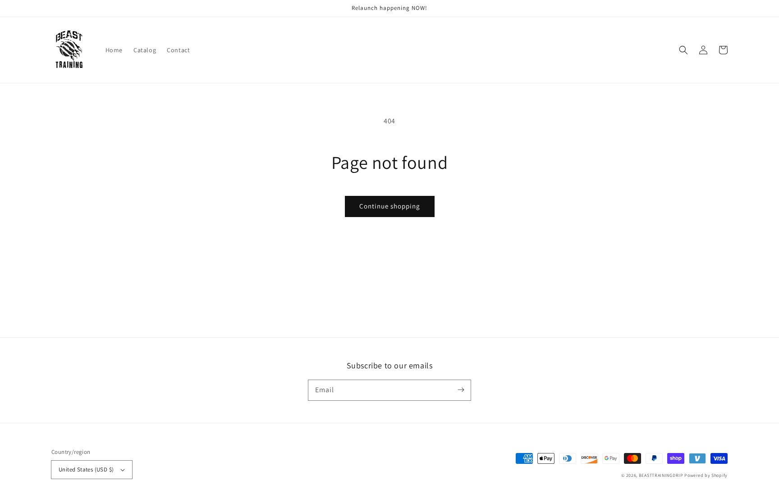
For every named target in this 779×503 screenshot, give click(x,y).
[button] (683, 50)
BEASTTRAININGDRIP (661, 475)
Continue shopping (389, 206)
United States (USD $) (86, 469)
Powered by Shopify (706, 475)
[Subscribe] (461, 390)
